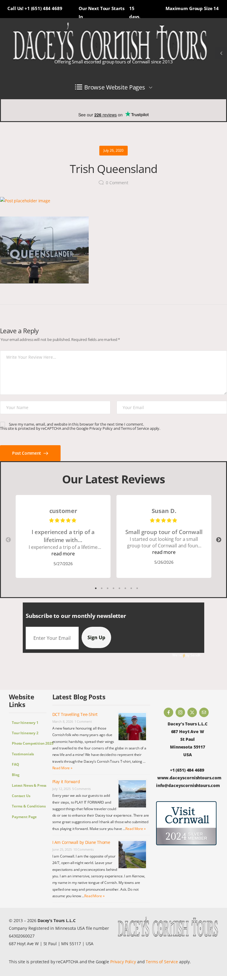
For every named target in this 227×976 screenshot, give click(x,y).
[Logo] (110, 42)
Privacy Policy (101, 428)
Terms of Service (135, 428)
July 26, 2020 (113, 150)
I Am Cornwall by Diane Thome (81, 842)
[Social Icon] (168, 712)
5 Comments (81, 788)
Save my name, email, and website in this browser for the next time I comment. (76, 424)
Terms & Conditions (29, 806)
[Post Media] (113, 201)
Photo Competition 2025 (29, 743)
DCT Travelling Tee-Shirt (75, 714)
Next (219, 540)
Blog (15, 774)
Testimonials (23, 754)
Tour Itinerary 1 (25, 722)
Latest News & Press (29, 785)
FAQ (15, 764)
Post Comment (27, 453)
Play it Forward (66, 781)
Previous (8, 540)
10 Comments (83, 849)
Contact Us (21, 795)
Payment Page (24, 816)
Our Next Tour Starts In (101, 12)
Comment (117, 182)
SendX (195, 655)
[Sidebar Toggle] (221, 53)
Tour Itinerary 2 (25, 732)
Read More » (62, 767)
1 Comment (83, 721)
